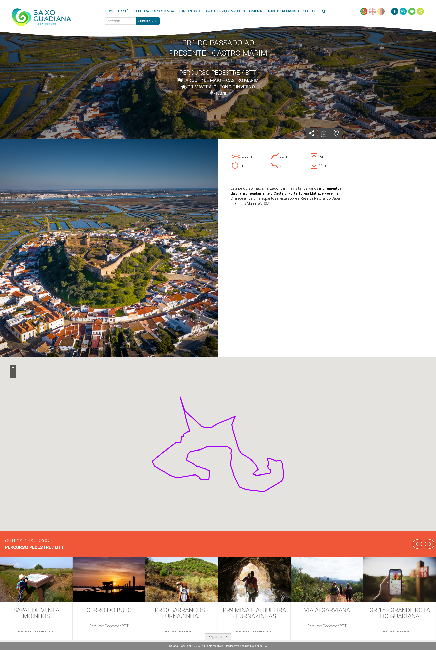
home (109, 11)
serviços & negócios (232, 11)
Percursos (287, 11)
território (125, 11)
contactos (307, 11)
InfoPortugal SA (258, 646)
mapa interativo (263, 11)
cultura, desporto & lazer (157, 11)
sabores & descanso (197, 11)
